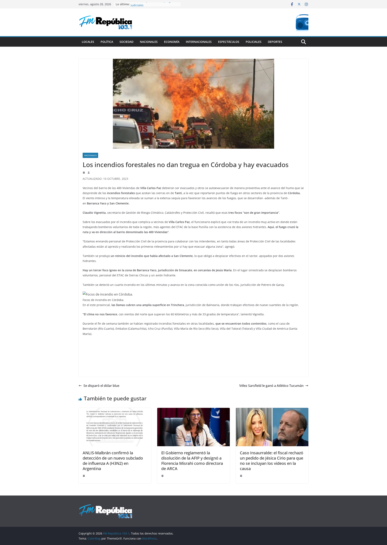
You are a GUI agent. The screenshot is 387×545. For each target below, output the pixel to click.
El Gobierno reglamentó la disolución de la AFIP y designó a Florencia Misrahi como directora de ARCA (192, 460)
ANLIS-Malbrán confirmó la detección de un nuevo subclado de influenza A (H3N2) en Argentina (113, 460)
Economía (171, 42)
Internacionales (199, 42)
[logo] (106, 506)
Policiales (253, 42)
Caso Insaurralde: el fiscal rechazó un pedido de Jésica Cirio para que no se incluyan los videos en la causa (271, 460)
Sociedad (126, 42)
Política (107, 42)
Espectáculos (228, 42)
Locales (88, 42)
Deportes (275, 42)
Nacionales (149, 42)
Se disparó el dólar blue (101, 385)
